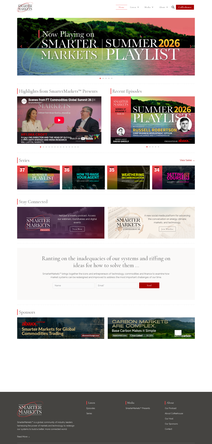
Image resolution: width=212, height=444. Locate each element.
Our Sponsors (171, 424)
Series (89, 413)
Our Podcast (170, 408)
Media (147, 7)
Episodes (90, 408)
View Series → (187, 160)
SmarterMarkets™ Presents (138, 408)
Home (121, 7)
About (162, 7)
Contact (168, 429)
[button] (21, 46)
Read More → (23, 437)
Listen (133, 7)
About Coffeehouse (174, 413)
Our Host (169, 418)
